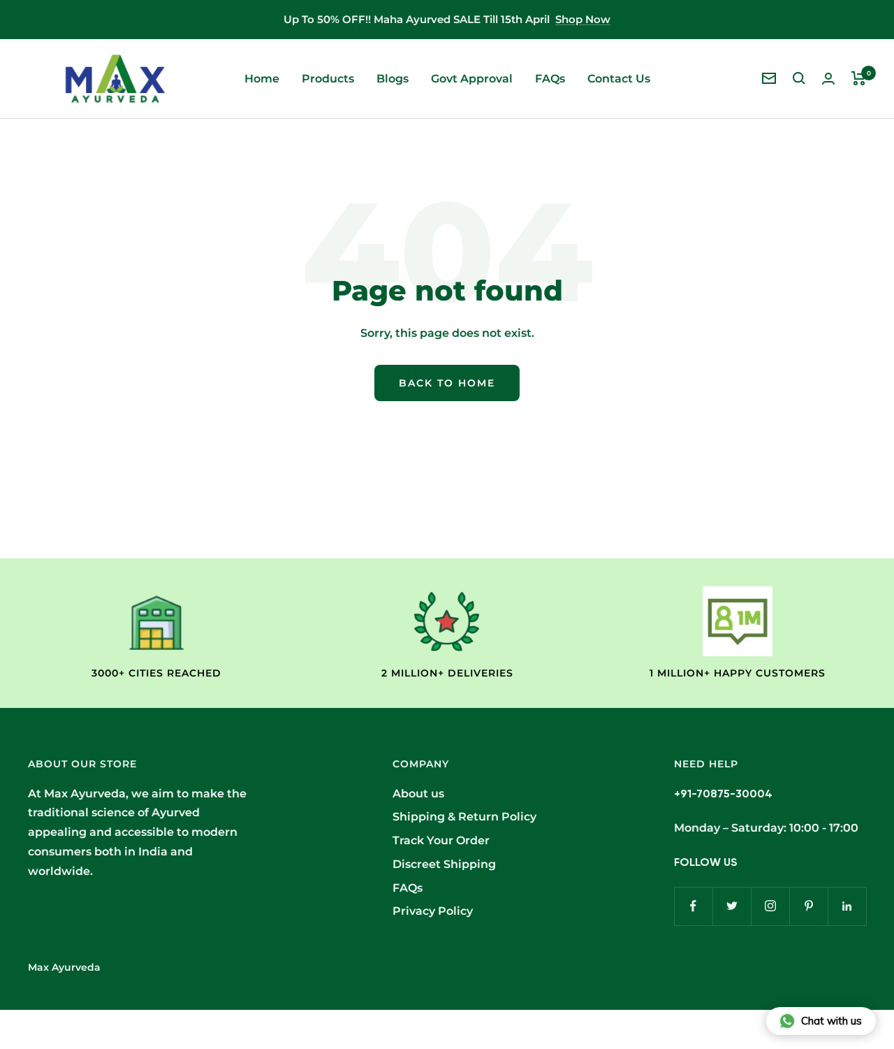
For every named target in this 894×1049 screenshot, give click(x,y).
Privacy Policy (433, 911)
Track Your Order (441, 840)
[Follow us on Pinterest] (808, 906)
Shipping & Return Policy (464, 816)
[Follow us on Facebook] (693, 906)
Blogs (392, 78)
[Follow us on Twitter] (731, 906)
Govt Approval (472, 78)
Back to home (447, 383)
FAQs (550, 78)
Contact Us (618, 78)
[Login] (828, 79)
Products (328, 78)
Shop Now (582, 19)
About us (418, 793)
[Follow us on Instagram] (770, 906)
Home (261, 78)
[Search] (799, 78)
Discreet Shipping (444, 864)
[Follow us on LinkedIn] (847, 906)
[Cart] (858, 78)
